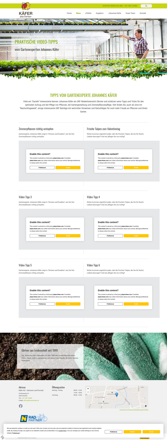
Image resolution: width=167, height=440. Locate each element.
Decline (132, 432)
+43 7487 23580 (130, 6)
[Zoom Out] (88, 392)
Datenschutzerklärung (135, 410)
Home (69, 13)
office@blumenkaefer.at (31, 400)
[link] (100, 13)
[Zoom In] (88, 388)
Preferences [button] (16, 433)
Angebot (99, 13)
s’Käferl (88, 13)
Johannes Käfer (114, 13)
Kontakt (143, 13)
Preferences (113, 432)
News (78, 13)
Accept (151, 432)
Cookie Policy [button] (62, 430)
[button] (116, 394)
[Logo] (28, 10)
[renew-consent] (2, 437)
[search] (146, 6)
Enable (68, 167)
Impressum (123, 410)
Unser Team (130, 13)
